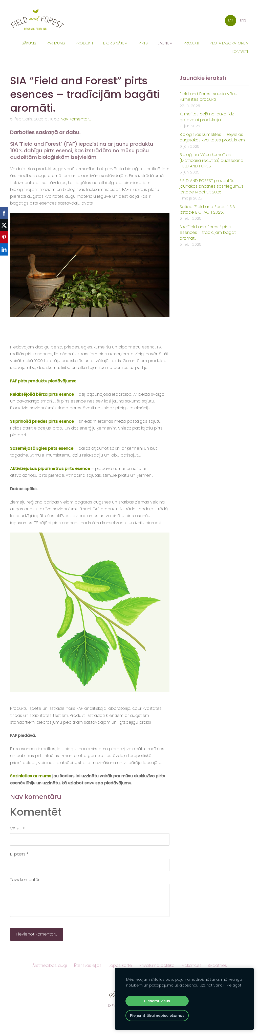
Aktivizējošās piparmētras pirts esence (50, 468)
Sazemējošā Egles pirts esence (41, 448)
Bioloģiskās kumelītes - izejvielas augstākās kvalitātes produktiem (212, 137)
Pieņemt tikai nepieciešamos (157, 1015)
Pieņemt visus (157, 1000)
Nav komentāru (76, 119)
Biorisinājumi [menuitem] (115, 43)
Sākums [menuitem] (29, 43)
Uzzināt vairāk (212, 985)
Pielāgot (234, 985)
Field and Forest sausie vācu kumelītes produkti (208, 96)
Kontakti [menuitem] (239, 51)
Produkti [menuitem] (84, 43)
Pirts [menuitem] (143, 43)
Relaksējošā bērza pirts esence (42, 394)
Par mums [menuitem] (56, 43)
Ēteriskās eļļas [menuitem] (87, 965)
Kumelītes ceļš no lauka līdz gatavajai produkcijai (207, 116)
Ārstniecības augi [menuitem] (49, 965)
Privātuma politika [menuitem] (157, 965)
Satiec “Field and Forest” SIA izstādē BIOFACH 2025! (207, 209)
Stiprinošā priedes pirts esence (42, 421)
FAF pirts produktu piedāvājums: (43, 381)
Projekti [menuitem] (191, 43)
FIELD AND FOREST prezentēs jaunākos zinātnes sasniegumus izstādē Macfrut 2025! (211, 186)
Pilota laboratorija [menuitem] (228, 43)
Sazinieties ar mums (30, 776)
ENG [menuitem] (243, 20)
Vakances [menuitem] (192, 965)
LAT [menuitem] (230, 20)
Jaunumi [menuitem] (165, 43)
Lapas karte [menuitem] (120, 965)
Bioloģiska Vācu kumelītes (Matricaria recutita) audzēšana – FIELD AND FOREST (213, 160)
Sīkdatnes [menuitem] (217, 965)
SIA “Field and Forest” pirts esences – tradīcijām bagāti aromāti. (208, 232)
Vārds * (17, 829)
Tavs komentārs (25, 879)
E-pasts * (19, 854)
